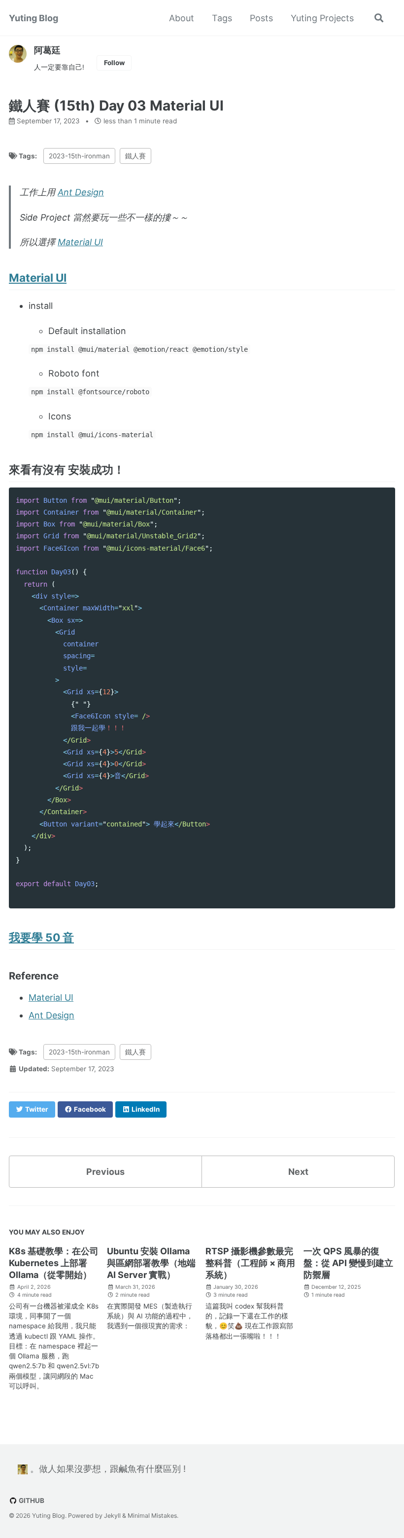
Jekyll (112, 1515)
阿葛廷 (47, 50)
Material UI (80, 242)
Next (298, 1171)
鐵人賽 (135, 156)
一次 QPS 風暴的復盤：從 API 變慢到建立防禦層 (348, 1263)
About (181, 18)
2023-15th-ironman (79, 156)
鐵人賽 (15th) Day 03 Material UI (116, 105)
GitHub (30, 1500)
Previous (105, 1171)
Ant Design (81, 192)
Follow (114, 63)
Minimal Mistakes (152, 1515)
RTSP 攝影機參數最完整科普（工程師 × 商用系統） (250, 1263)
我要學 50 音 (41, 937)
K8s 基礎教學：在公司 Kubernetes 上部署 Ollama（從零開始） (54, 1263)
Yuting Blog (33, 18)
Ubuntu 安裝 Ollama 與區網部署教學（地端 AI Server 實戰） (151, 1263)
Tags (222, 18)
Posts (261, 18)
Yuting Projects (322, 18)
